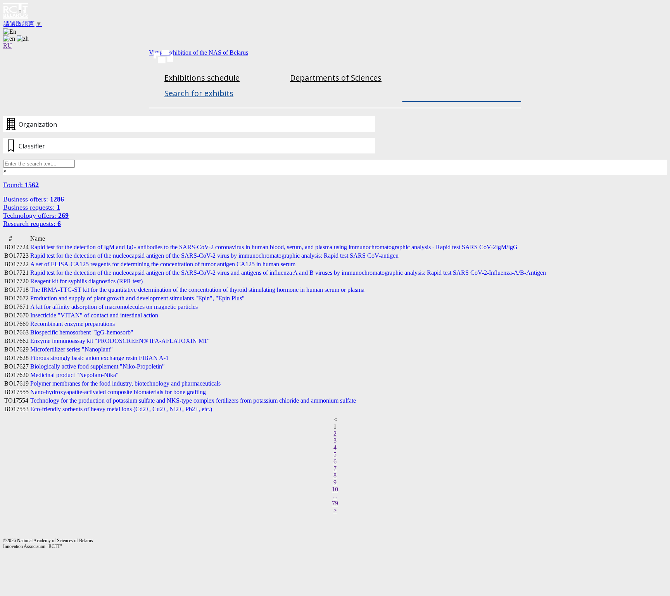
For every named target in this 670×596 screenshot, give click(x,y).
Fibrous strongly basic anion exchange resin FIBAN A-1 (99, 358)
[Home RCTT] (335, 11)
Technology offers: (36, 215)
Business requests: (31, 207)
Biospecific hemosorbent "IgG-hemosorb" (81, 332)
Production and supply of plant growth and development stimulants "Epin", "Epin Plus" (137, 298)
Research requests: (32, 223)
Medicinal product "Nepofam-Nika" (74, 375)
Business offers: (33, 199)
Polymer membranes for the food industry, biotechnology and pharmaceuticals (125, 383)
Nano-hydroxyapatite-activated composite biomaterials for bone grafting (118, 392)
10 (335, 489)
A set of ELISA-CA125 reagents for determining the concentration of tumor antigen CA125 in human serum (162, 264)
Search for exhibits (198, 93)
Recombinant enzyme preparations (72, 323)
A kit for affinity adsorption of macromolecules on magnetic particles (114, 306)
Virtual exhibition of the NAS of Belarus (198, 52)
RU (7, 45)
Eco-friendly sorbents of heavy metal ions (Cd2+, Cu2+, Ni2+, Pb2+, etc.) (121, 409)
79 (335, 503)
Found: (21, 185)
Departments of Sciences (336, 77)
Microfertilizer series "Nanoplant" (71, 349)
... (335, 496)
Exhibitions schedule (202, 77)
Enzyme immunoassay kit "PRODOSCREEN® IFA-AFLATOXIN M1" (120, 341)
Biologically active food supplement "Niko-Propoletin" (97, 366)
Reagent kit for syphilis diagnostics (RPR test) (86, 281)
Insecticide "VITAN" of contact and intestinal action (94, 315)
